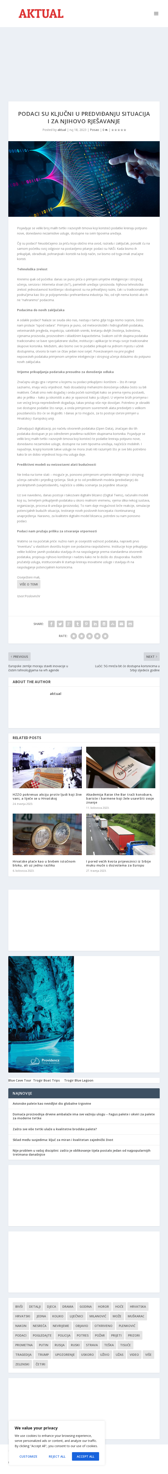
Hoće (119, 1306)
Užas (119, 1354)
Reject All (57, 1456)
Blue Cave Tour (19, 1080)
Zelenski (22, 1364)
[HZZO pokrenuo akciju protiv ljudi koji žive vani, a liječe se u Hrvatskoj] (47, 767)
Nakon (20, 1326)
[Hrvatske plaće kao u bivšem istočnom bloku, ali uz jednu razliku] (47, 834)
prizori (134, 1335)
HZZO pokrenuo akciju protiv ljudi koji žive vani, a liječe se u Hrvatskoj (47, 796)
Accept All (85, 1456)
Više (148, 1354)
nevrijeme (61, 1326)
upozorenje (65, 1354)
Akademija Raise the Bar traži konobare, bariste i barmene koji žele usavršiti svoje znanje (120, 798)
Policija (64, 1335)
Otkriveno (103, 1326)
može (117, 1316)
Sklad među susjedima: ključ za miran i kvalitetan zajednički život (63, 1140)
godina (86, 1306)
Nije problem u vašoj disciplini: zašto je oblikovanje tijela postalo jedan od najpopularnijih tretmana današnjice (81, 1152)
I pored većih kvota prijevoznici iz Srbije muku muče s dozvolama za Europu (118, 863)
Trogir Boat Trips (46, 1080)
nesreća (39, 1326)
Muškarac (136, 1316)
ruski (75, 1345)
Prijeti (116, 1335)
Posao (94, 130)
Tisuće (125, 1345)
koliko (57, 1316)
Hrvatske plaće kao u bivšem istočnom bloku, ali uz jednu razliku (44, 863)
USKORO (87, 1354)
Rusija (60, 1345)
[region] (57, 1443)
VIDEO (134, 1354)
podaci (20, 1335)
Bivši (19, 1306)
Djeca (51, 1306)
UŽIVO (104, 1354)
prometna (24, 1345)
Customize (28, 1456)
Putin (43, 1345)
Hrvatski (22, 1316)
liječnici (76, 1316)
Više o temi (29, 584)
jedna (41, 1316)
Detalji (35, 1306)
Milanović (97, 1316)
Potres (83, 1335)
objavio (81, 1326)
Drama (67, 1306)
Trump (43, 1354)
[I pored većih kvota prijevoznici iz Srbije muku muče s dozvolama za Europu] (120, 834)
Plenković (127, 1326)
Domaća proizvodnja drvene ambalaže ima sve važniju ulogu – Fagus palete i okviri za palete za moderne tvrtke (84, 1116)
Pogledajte (42, 1335)
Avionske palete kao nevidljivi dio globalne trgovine (52, 1103)
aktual (62, 130)
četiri (40, 1364)
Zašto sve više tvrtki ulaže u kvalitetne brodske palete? (55, 1129)
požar (100, 1335)
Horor (103, 1306)
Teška (109, 1345)
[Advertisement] (84, 59)
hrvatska (138, 1306)
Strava (92, 1345)
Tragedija (23, 1354)
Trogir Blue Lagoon (78, 1080)
